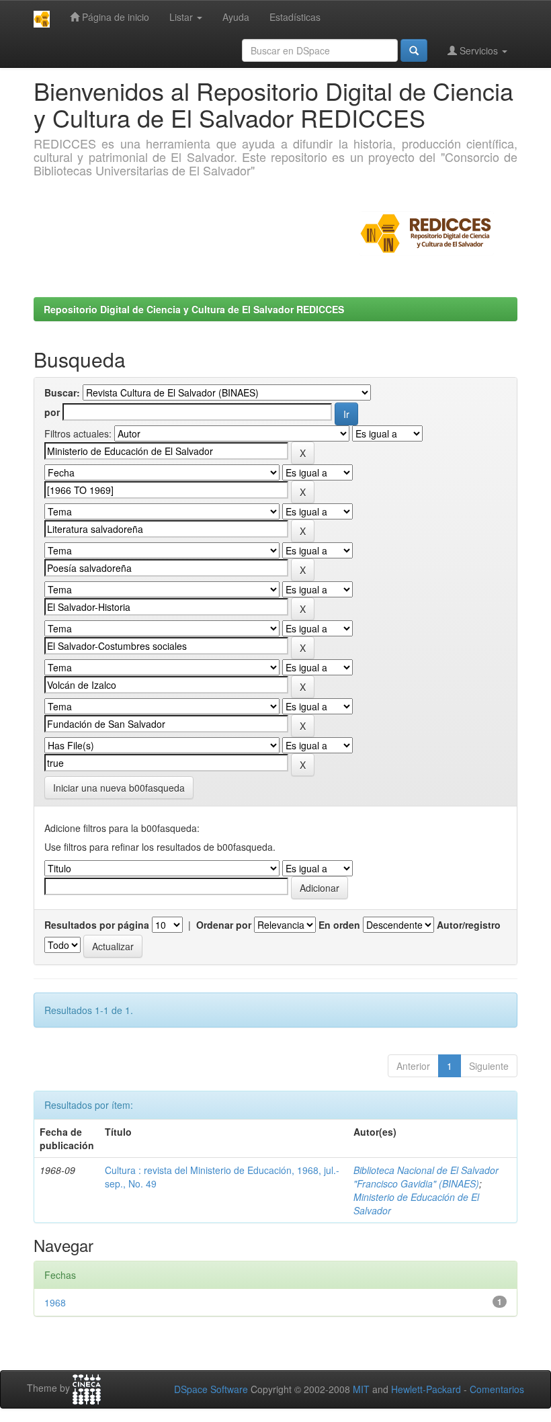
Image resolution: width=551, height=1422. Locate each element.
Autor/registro (469, 924)
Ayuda (235, 17)
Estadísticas (295, 17)
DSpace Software (211, 1389)
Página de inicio (114, 17)
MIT (361, 1389)
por (52, 412)
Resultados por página (96, 924)
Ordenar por (223, 924)
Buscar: (62, 392)
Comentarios (497, 1389)
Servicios (479, 50)
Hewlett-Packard (426, 1389)
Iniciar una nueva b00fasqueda (119, 787)
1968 (55, 1302)
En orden (339, 924)
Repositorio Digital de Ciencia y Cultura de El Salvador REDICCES (194, 309)
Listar (182, 17)
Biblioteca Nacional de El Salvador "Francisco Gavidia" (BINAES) (426, 1176)
